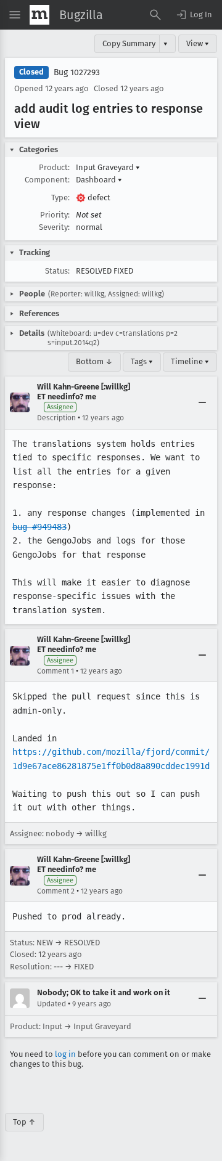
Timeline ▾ (190, 361)
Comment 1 (55, 671)
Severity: (54, 227)
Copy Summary (128, 43)
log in (65, 1054)
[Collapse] (202, 402)
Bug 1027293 (77, 72)
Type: (60, 197)
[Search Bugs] (155, 15)
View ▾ (197, 43)
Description (56, 417)
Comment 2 (56, 891)
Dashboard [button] (99, 179)
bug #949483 (39, 527)
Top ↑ (24, 1121)
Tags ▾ (142, 361)
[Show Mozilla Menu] (39, 15)
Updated (51, 1004)
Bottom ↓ (94, 361)
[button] (193, 15)
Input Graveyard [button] (108, 167)
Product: (54, 167)
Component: (47, 179)
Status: (57, 270)
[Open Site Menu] (15, 15)
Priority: (55, 214)
